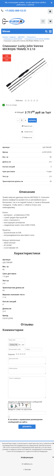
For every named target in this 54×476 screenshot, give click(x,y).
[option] (27, 75)
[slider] (21, 354)
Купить (32, 120)
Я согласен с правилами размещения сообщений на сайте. (25, 420)
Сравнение (28, 132)
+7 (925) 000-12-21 (15, 10)
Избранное (27, 137)
